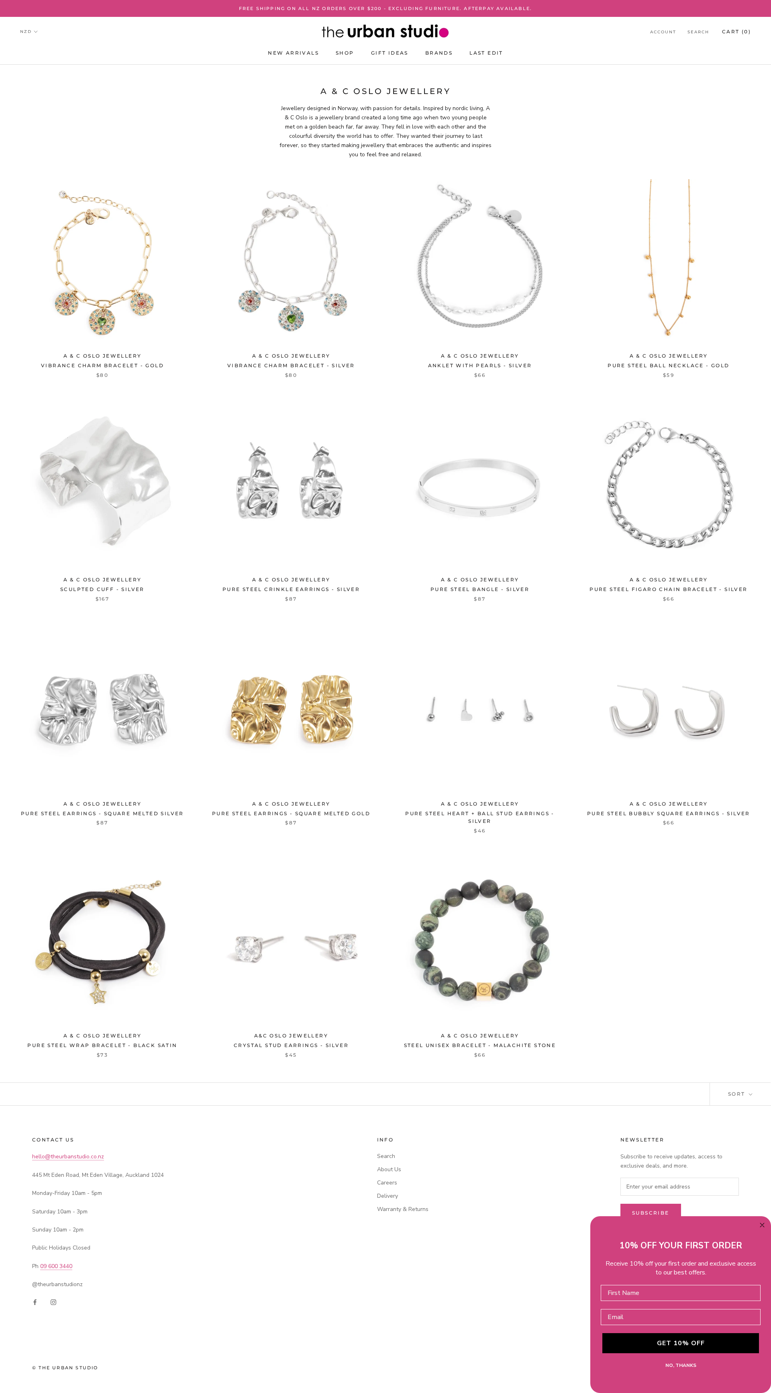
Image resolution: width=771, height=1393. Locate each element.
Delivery (387, 1196)
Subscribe (650, 1213)
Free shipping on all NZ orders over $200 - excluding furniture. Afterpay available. (385, 8)
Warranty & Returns (402, 1209)
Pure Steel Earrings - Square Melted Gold (291, 813)
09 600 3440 (56, 1266)
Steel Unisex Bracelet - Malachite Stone (480, 1045)
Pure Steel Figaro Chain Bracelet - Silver (668, 589)
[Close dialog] (762, 1225)
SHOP (345, 53)
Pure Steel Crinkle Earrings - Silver (291, 589)
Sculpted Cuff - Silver (102, 589)
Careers (387, 1182)
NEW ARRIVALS (293, 53)
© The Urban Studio (65, 1367)
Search (698, 32)
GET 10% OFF (681, 1343)
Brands (439, 53)
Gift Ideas (389, 53)
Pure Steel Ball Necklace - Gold (668, 365)
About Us (389, 1169)
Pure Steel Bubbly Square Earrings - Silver (668, 813)
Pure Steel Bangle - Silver (479, 589)
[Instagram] (53, 1302)
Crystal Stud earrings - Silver (291, 1045)
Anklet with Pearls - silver (480, 365)
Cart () (736, 32)
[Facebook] (35, 1302)
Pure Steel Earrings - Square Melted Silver (102, 813)
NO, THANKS (680, 1365)
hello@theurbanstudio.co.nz (68, 1156)
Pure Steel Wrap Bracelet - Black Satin (102, 1045)
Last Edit (486, 53)
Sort (737, 1094)
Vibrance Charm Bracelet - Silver (291, 365)
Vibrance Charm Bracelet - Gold (102, 365)
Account (663, 32)
